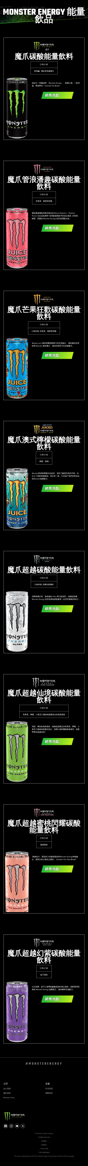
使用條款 (44, 1141)
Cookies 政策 (44, 1149)
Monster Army (9, 1097)
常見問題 (49, 1088)
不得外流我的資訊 (44, 1152)
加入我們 (7, 1088)
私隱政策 (44, 1145)
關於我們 (7, 1093)
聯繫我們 (49, 1093)
